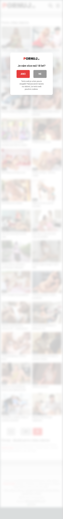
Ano (23, 74)
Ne (40, 74)
